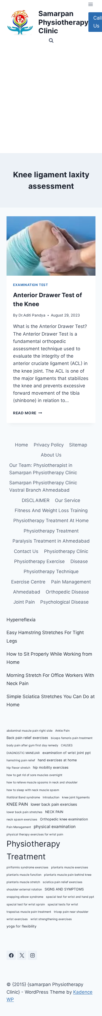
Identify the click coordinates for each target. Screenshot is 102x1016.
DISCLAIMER (36, 500)
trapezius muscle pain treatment (29, 912)
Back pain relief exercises (27, 738)
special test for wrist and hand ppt (70, 897)
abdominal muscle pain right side (29, 730)
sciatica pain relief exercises (62, 882)
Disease (79, 561)
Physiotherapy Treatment (51, 531)
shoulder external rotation (24, 889)
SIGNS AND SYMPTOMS (64, 889)
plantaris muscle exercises (69, 867)
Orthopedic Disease (67, 592)
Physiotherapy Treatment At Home (51, 520)
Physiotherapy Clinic (66, 551)
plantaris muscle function (24, 875)
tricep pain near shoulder (71, 912)
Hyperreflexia (21, 619)
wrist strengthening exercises (51, 919)
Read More (27, 413)
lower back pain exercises (54, 804)
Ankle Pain (62, 730)
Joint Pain (24, 602)
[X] (21, 955)
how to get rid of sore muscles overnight (34, 775)
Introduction (51, 797)
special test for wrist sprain (26, 904)
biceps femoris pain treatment (71, 738)
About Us (51, 455)
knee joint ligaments (76, 797)
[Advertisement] (51, 99)
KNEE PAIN (17, 804)
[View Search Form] (51, 40)
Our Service (67, 500)
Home (21, 445)
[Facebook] (11, 955)
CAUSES (67, 745)
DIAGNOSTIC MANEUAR (23, 753)
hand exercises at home (57, 760)
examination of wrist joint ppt (66, 753)
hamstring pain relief (21, 760)
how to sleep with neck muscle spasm (33, 790)
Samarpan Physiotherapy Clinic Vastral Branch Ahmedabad (43, 486)
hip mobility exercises (51, 767)
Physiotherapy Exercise (39, 561)
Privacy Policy (49, 445)
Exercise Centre (28, 582)
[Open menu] (90, 4)
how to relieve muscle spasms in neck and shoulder (42, 782)
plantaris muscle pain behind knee (67, 875)
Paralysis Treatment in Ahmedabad (51, 541)
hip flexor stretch (18, 767)
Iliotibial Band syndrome (23, 797)
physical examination (55, 826)
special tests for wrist (63, 904)
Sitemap (78, 445)
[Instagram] (32, 955)
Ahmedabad (26, 592)
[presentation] (51, 246)
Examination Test (30, 285)
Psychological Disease (64, 602)
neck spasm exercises (22, 819)
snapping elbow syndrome (25, 897)
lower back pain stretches (24, 812)
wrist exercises (17, 919)
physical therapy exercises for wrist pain (35, 834)
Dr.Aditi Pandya (31, 315)
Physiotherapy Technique (51, 571)
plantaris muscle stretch (23, 882)
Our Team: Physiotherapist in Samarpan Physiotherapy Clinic (43, 469)
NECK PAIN (54, 812)
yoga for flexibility (21, 926)
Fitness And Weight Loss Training (51, 510)
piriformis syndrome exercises (27, 867)
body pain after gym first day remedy (32, 745)
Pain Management (71, 582)
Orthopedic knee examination (64, 819)
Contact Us (26, 551)
